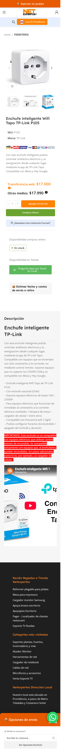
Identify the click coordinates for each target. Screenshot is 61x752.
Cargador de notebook (26, 662)
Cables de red (20, 667)
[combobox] (30, 737)
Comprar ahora (30, 212)
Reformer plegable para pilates (30, 589)
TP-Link (21, 138)
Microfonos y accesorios (27, 673)
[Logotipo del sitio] (30, 12)
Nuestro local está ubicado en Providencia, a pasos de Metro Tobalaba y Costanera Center (30, 699)
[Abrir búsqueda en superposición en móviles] (13, 22)
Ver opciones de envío (30, 744)
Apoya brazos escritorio (26, 605)
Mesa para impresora (25, 594)
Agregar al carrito (38, 203)
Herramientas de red (25, 656)
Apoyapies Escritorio (24, 611)
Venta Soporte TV (23, 678)
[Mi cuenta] (56, 12)
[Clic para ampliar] (12, 86)
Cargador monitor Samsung (29, 600)
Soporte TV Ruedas (24, 625)
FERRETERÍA (21, 34)
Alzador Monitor (22, 651)
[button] (9, 68)
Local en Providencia (35, 21)
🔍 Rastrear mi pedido (30, 3)
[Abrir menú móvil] (4, 12)
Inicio (7, 34)
